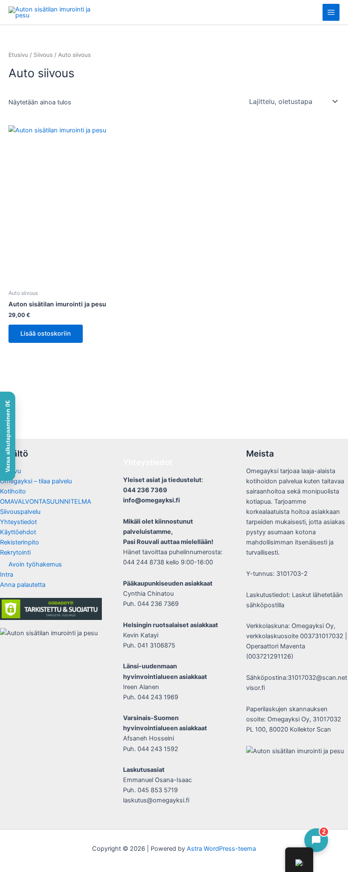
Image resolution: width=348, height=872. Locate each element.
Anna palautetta (22, 585)
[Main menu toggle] (331, 12)
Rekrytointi (15, 552)
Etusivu (18, 54)
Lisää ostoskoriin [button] (45, 333)
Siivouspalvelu (20, 512)
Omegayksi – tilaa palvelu (36, 481)
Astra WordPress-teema (221, 848)
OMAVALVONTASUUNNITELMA (45, 501)
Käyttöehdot (18, 532)
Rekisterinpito (19, 542)
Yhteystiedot (18, 522)
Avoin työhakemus (35, 564)
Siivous (43, 54)
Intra (6, 574)
